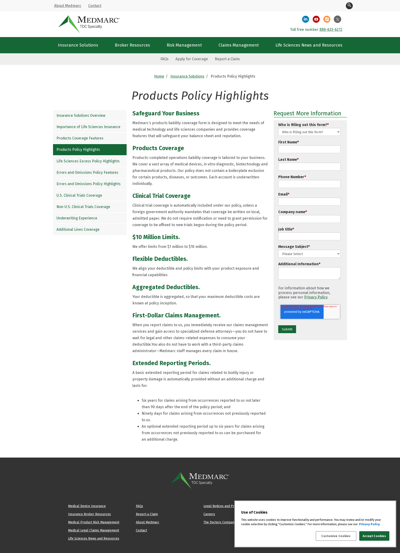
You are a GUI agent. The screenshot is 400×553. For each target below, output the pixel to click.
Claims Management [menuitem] (239, 45)
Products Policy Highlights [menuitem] (78, 149)
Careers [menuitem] (209, 514)
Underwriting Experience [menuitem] (76, 218)
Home (159, 76)
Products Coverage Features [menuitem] (79, 138)
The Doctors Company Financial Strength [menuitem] (233, 522)
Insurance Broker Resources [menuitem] (89, 514)
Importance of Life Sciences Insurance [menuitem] (88, 126)
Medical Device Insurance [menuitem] (87, 506)
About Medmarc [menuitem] (67, 5)
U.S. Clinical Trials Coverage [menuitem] (79, 195)
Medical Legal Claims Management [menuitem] (93, 530)
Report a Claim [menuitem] (227, 59)
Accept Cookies (374, 536)
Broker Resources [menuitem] (132, 45)
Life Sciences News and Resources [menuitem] (308, 45)
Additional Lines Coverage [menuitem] (78, 229)
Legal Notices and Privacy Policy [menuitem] (227, 506)
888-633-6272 (330, 29)
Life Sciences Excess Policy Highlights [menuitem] (88, 161)
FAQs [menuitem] (164, 59)
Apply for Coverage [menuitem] (191, 59)
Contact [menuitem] (94, 5)
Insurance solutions (187, 76)
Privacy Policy (315, 297)
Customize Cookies (335, 536)
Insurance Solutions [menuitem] (78, 45)
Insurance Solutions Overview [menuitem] (80, 115)
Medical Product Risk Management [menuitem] (93, 522)
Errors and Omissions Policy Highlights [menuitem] (88, 183)
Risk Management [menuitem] (184, 45)
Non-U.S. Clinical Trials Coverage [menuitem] (83, 206)
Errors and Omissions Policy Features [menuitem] (87, 172)
